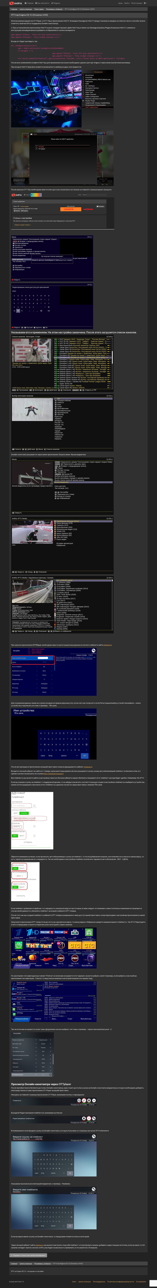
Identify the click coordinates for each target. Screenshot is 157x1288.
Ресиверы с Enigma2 (54, 9)
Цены (120, 3)
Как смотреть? (43, 3)
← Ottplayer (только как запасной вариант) (28, 1255)
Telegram (56, 3)
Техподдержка (99, 1282)
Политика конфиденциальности (120, 1282)
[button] (145, 3)
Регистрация (136, 3)
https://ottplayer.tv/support (53, 774)
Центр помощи (26, 9)
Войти (127, 3)
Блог (74, 1282)
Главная (30, 3)
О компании (141, 1282)
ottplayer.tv (107, 645)
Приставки (39, 9)
